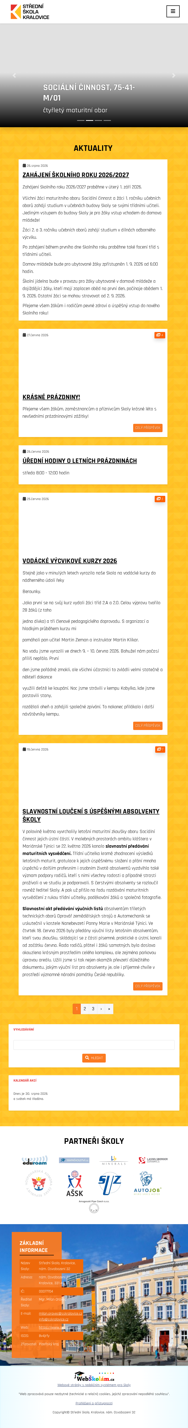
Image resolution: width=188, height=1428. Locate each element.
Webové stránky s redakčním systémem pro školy (94, 1385)
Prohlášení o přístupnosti (94, 1403)
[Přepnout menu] (173, 11)
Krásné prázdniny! (51, 397)
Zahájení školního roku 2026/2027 (76, 175)
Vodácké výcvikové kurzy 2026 (70, 561)
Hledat (96, 1058)
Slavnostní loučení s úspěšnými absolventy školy (91, 815)
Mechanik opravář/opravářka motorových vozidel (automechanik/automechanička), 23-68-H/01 (110, 77)
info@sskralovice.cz (53, 1319)
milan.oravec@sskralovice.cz (60, 1313)
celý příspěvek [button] (147, 427)
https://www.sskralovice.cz (60, 1327)
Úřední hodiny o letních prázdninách (80, 461)
